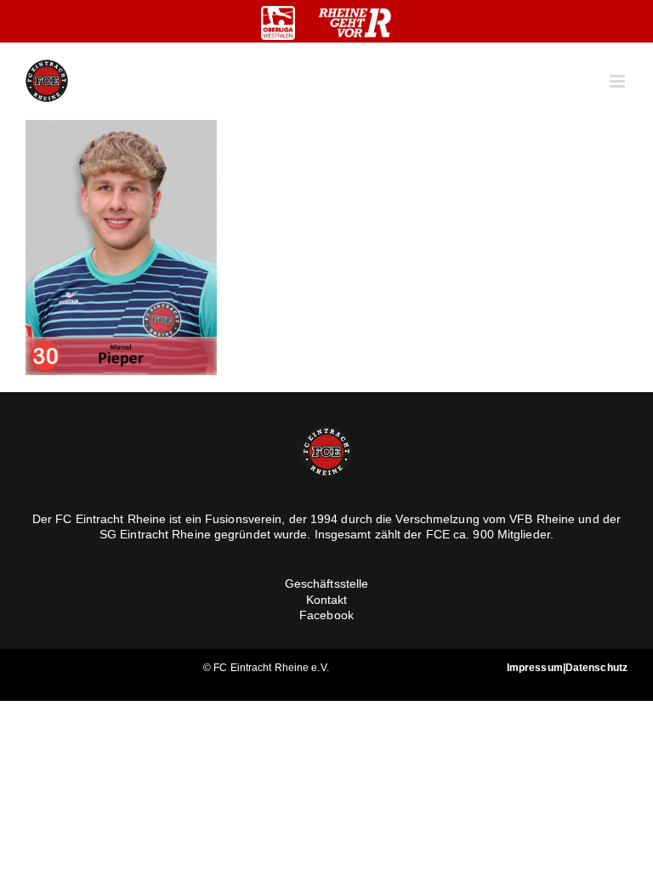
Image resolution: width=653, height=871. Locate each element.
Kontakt (327, 599)
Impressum (535, 668)
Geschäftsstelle (327, 583)
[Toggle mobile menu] (618, 81)
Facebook (326, 615)
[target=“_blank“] (278, 23)
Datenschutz (596, 668)
